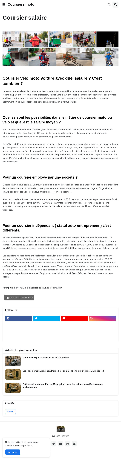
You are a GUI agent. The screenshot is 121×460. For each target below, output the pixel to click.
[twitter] (46, 318)
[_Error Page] (46, 330)
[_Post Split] (102, 324)
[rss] (74, 443)
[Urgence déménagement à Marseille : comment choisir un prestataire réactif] (13, 374)
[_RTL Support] (74, 330)
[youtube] (74, 318)
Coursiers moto (21, 4)
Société (10, 411)
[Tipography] (46, 337)
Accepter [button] (12, 452)
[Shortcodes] (74, 337)
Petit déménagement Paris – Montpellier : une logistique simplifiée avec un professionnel (63, 385)
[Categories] (18, 337)
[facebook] (18, 318)
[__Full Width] (18, 324)
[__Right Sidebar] (46, 324)
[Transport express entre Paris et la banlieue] (13, 361)
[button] (4, 4)
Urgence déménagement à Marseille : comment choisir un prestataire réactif (63, 371)
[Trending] (102, 330)
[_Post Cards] (74, 324)
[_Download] (18, 330)
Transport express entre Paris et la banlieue (46, 357)
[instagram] (102, 318)
